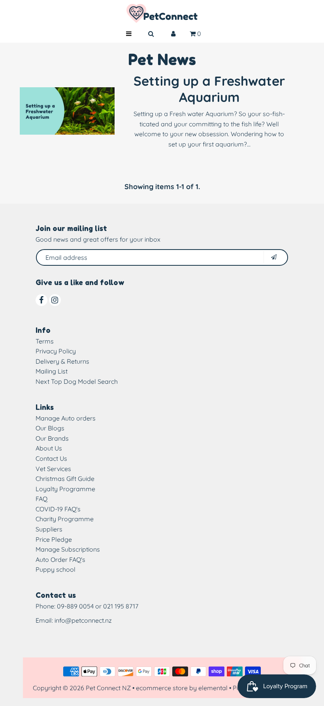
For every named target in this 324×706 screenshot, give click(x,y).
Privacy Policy (56, 351)
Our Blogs (50, 428)
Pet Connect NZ (108, 688)
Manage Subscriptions (68, 549)
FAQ (41, 499)
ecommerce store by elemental (182, 688)
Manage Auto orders (66, 418)
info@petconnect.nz (83, 620)
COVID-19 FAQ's (58, 509)
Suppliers (49, 529)
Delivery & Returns (62, 361)
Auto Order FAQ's (60, 559)
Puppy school (55, 569)
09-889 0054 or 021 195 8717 (97, 606)
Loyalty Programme (65, 489)
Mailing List (52, 371)
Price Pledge (54, 539)
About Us (49, 448)
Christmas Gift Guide (65, 479)
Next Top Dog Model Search (77, 381)
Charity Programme (65, 519)
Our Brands (52, 438)
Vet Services (53, 469)
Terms (45, 341)
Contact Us (51, 458)
